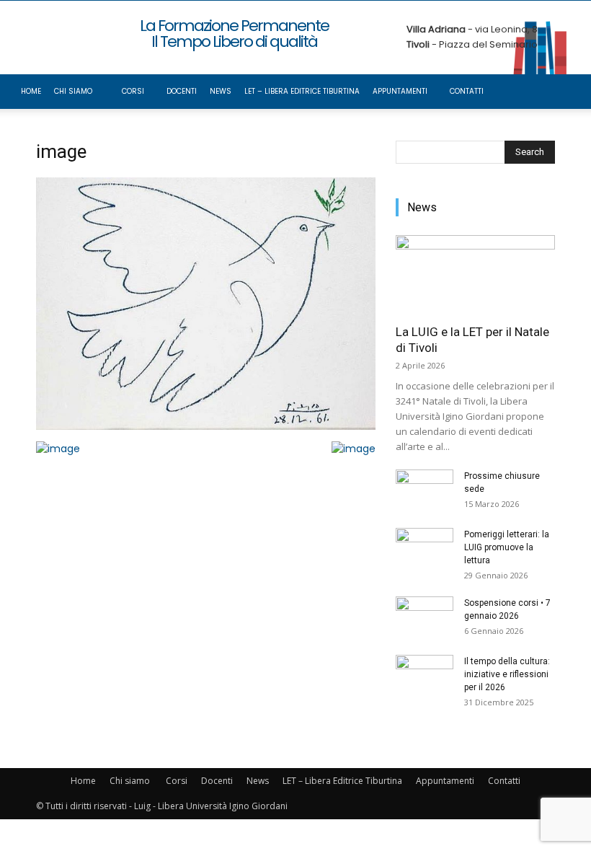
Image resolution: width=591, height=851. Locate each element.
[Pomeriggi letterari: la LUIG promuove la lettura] (424, 548)
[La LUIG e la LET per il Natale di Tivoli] (475, 274)
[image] (206, 426)
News (220, 91)
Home (31, 91)
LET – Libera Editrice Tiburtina (302, 91)
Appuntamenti (400, 91)
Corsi (133, 91)
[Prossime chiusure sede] (424, 489)
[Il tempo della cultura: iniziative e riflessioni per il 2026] (424, 675)
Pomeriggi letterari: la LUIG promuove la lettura (506, 547)
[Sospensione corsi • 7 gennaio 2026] (424, 616)
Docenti (181, 91)
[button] (559, 92)
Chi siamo (73, 91)
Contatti (467, 91)
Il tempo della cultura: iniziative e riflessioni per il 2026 (507, 674)
